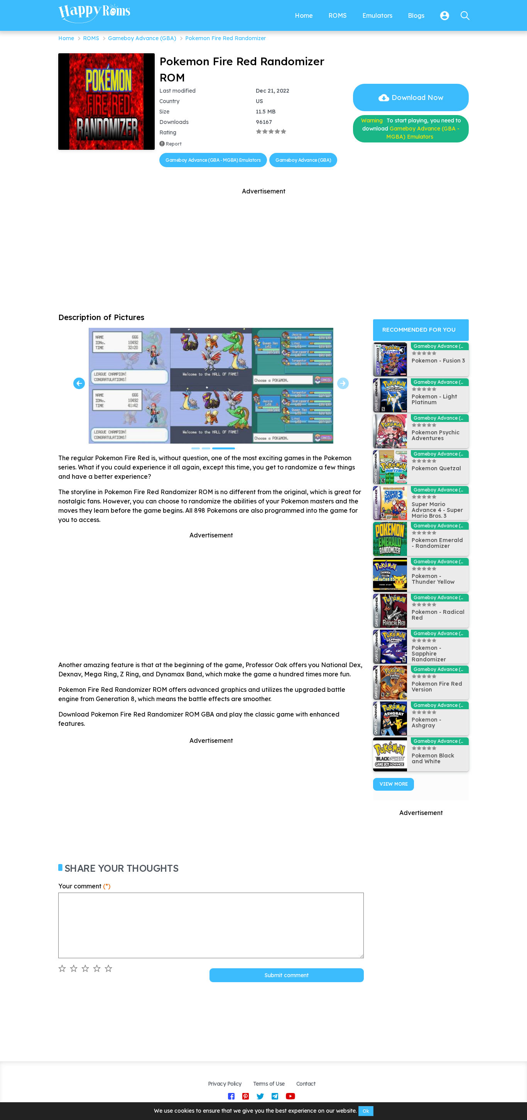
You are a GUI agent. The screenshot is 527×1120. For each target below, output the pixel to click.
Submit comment (287, 975)
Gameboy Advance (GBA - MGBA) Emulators (213, 160)
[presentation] (79, 383)
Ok (366, 1111)
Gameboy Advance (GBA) (142, 38)
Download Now (417, 97)
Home (66, 38)
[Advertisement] (263, 250)
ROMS (91, 38)
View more (394, 784)
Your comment (84, 886)
